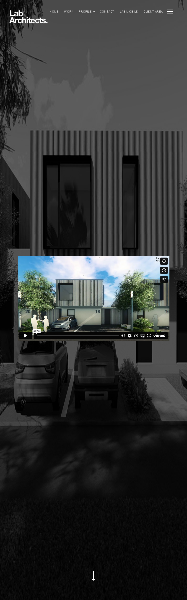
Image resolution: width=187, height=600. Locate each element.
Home (54, 11)
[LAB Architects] (28, 17)
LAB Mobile (129, 11)
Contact (107, 11)
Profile (85, 11)
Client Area (153, 11)
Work (68, 11)
